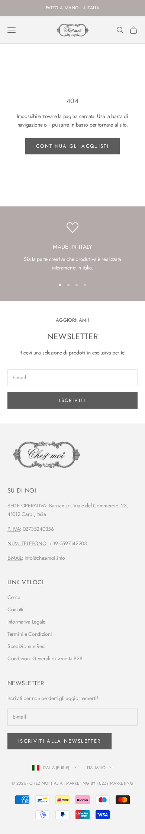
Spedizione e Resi (26, 646)
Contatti (15, 609)
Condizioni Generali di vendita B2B (44, 658)
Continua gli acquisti (72, 146)
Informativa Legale (26, 621)
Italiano (96, 768)
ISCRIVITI (72, 400)
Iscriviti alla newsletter (59, 741)
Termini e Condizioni (29, 634)
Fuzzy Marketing (115, 783)
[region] (72, 247)
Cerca (13, 597)
